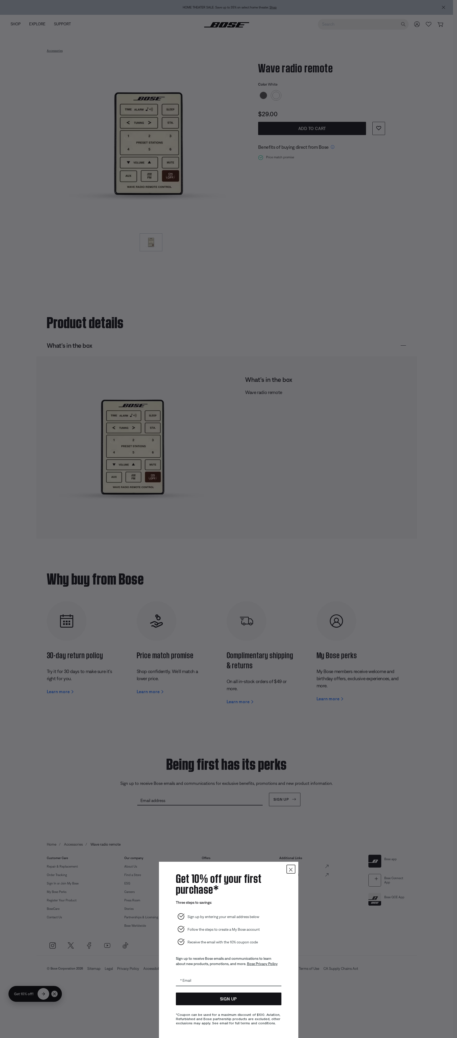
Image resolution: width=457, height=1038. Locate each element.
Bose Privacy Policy (262, 964)
